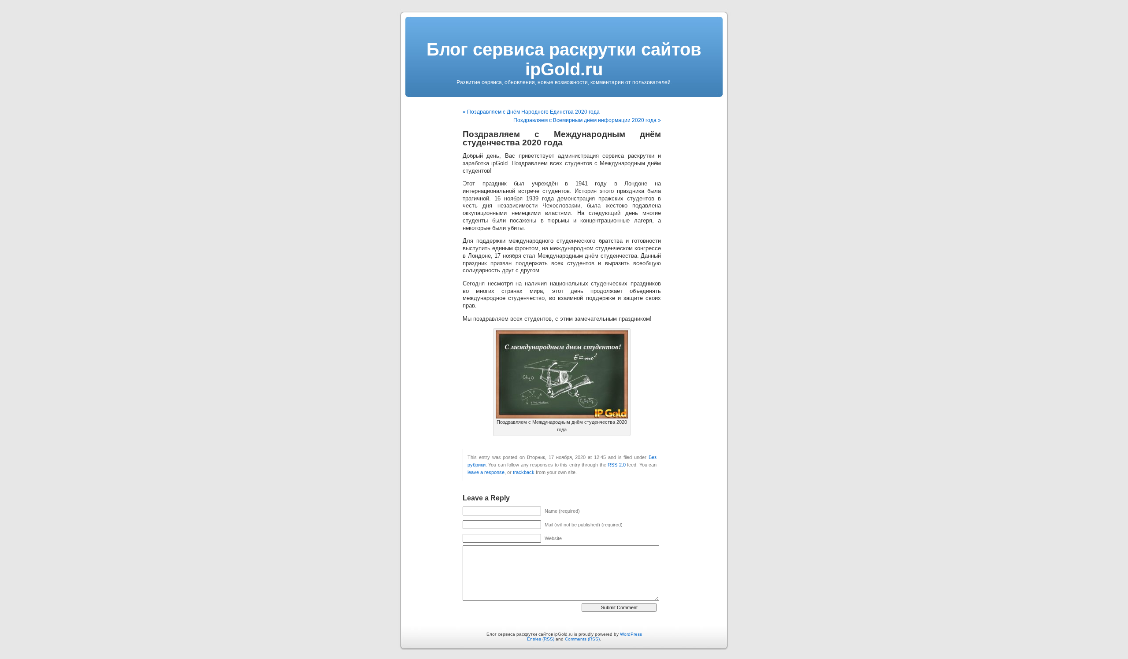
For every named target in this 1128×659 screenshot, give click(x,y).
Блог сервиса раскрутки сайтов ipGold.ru (564, 59)
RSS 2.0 (616, 464)
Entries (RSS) (540, 639)
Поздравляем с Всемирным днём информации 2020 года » (587, 120)
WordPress (631, 634)
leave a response (486, 472)
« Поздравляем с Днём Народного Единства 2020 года (531, 112)
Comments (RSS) (582, 639)
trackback (523, 472)
